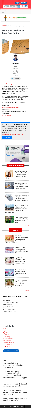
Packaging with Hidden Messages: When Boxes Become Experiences (15, 392)
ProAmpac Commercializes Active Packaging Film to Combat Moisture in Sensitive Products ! (17, 239)
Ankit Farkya (15, 64)
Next (27, 7)
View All (27, 225)
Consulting (6, 337)
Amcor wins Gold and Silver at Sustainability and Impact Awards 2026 (21, 219)
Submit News (7, 137)
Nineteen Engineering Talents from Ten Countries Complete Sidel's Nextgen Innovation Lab (16, 208)
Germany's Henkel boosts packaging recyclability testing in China (21, 250)
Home (4, 25)
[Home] (15, 17)
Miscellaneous (6, 115)
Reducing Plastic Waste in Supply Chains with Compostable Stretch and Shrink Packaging (22, 197)
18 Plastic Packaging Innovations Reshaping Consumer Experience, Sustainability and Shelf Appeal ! (15, 375)
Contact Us (6, 347)
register (12, 84)
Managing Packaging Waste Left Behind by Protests (15, 399)
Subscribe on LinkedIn (11, 351)
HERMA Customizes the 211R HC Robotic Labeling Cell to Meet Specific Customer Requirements (16, 186)
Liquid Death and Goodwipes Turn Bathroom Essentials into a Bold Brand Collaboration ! (16, 261)
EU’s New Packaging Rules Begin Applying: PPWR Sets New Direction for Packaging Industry (16, 283)
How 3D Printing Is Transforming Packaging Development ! (13, 365)
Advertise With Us (8, 343)
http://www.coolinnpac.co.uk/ (11, 107)
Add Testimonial (8, 345)
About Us (6, 335)
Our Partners (7, 341)
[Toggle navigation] (3, 11)
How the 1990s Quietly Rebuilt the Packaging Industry (15, 385)
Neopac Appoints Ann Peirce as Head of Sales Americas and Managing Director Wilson (16, 174)
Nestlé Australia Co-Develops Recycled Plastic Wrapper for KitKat (21, 272)
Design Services (8, 339)
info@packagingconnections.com (12, 134)
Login (17, 3)
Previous (25, 7)
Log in (5, 84)
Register (23, 3)
